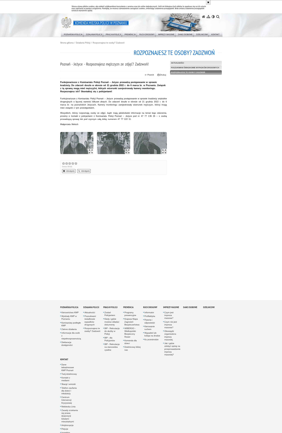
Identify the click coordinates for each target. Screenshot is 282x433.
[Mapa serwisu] (208, 17)
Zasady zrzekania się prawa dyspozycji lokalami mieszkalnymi (69, 417)
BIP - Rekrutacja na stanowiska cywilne (112, 348)
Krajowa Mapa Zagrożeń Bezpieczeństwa (131, 323)
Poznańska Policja (69, 308)
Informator (149, 313)
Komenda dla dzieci (130, 342)
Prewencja (128, 308)
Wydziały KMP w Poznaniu (69, 318)
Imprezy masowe (171, 308)
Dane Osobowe (190, 308)
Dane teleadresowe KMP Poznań (67, 368)
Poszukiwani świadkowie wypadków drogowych (195, 68)
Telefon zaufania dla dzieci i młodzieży (69, 392)
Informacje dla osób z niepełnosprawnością (71, 337)
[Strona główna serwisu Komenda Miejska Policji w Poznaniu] (203, 17)
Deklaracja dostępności (67, 344)
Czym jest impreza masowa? (168, 316)
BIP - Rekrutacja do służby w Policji (112, 332)
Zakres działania (69, 330)
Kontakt (64, 360)
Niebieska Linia (68, 407)
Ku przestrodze (151, 340)
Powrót (150, 75)
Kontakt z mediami (65, 380)
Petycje (64, 430)
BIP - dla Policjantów (109, 340)
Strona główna (67, 43)
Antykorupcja (67, 426)
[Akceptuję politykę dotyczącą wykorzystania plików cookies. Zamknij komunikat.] (208, 2)
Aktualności (177, 63)
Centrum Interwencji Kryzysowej (66, 401)
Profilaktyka (149, 317)
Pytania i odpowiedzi (149, 322)
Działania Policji (83, 43)
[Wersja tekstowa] (213, 17)
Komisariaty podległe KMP (71, 325)
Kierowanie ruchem (149, 328)
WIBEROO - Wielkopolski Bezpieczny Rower (130, 333)
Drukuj (163, 75)
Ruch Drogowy (150, 308)
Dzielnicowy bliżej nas (132, 349)
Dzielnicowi (209, 308)
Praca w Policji (110, 308)
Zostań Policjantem (109, 314)
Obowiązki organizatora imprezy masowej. (170, 336)
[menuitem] (73, 34)
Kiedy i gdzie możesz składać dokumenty (111, 323)
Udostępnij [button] (70, 171)
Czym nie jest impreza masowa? (170, 326)
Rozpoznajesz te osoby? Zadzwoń (109, 43)
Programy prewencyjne (130, 314)
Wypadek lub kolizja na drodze (152, 335)
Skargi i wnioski (68, 385)
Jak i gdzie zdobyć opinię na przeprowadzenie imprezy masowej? (172, 350)
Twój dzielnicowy (69, 375)
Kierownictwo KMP (70, 313)
